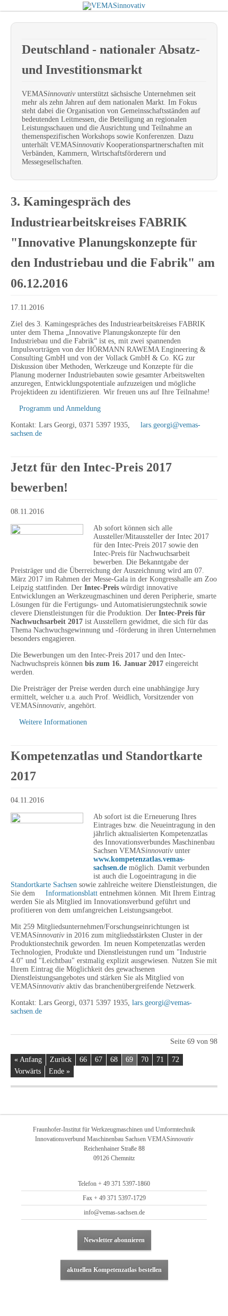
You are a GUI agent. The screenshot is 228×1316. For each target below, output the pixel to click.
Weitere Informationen (53, 722)
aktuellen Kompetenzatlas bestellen (114, 1269)
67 (98, 1060)
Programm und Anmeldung (60, 408)
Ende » (59, 1071)
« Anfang (28, 1060)
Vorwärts (27, 1071)
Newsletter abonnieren (114, 1240)
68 (114, 1060)
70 (144, 1060)
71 (160, 1060)
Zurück (61, 1060)
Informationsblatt (72, 893)
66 (83, 1060)
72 (175, 1060)
